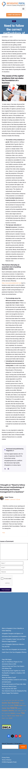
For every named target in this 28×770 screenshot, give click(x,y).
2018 (13, 700)
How (8, 708)
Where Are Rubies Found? (9, 677)
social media (7, 713)
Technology (18, 713)
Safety (22, 710)
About (21, 700)
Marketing (11, 710)
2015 (5, 700)
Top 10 (9, 715)
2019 (16, 700)
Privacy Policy (6, 757)
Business (15, 703)
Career (5, 705)
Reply (3, 532)
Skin (3, 713)
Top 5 (5, 715)
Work (7, 718)
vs (22, 715)
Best (9, 703)
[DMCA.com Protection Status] (6, 728)
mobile (16, 710)
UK (21, 715)
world (10, 718)
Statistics (12, 713)
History (24, 705)
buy (20, 703)
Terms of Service (6, 760)
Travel (13, 715)
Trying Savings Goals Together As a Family (13, 670)
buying (23, 703)
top (3, 715)
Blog (14, 21)
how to (13, 708)
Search (23, 747)
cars (9, 705)
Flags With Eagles (7, 659)
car (3, 705)
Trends (17, 715)
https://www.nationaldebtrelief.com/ (11, 283)
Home (4, 708)
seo (25, 710)
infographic (5, 710)
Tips (23, 713)
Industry (19, 708)
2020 (18, 700)
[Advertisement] (14, 611)
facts (11, 705)
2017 (10, 700)
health (21, 705)
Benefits (4, 703)
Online (19, 710)
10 (2, 700)
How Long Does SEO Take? (9, 688)
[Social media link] (5, 468)
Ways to (3, 718)
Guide (16, 705)
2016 (7, 700)
